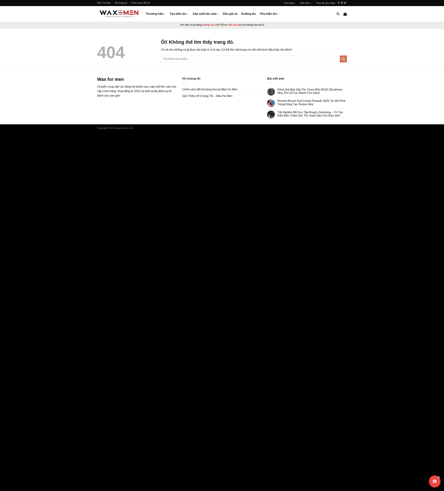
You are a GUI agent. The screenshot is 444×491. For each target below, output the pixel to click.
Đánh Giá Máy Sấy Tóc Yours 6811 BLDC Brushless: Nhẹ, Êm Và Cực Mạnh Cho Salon (310, 91)
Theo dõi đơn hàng (325, 3)
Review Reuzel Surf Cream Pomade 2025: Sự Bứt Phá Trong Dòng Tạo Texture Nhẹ (311, 102)
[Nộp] (343, 58)
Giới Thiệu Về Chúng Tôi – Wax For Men (207, 95)
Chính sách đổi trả (140, 3)
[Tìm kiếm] (338, 13)
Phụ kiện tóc (268, 13)
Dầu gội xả (230, 13)
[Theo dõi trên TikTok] (345, 3)
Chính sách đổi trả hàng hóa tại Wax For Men (209, 89)
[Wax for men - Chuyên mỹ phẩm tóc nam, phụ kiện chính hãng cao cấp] (118, 14)
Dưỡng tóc (248, 13)
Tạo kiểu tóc (178, 13)
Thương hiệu (155, 13)
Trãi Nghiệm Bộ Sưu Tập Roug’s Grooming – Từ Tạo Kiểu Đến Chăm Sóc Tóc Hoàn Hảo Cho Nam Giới (310, 114)
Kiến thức (305, 3)
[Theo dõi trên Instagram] (342, 3)
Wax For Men (104, 3)
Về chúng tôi (120, 3)
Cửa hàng (289, 3)
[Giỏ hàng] (345, 14)
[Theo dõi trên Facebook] (339, 3)
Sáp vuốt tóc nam (205, 13)
